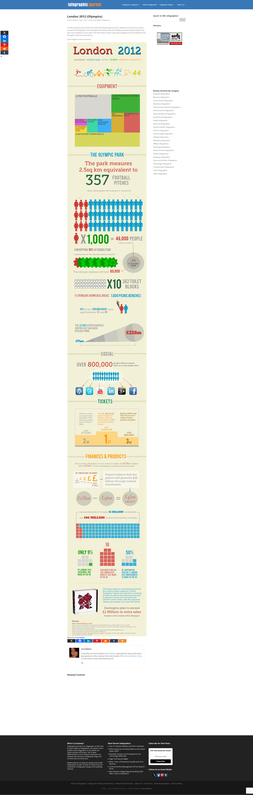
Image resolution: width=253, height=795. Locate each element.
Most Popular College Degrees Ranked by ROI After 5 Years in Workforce (126, 772)
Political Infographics (161, 154)
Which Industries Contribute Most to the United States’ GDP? (127, 750)
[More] (122, 641)
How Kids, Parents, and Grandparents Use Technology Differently (125, 755)
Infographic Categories (130, 5)
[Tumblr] (114, 641)
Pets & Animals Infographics (163, 150)
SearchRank (110, 653)
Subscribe (160, 761)
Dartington (94, 30)
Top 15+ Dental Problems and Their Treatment (126, 746)
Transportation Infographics (163, 167)
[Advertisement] (107, 701)
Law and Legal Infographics (163, 134)
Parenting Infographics (161, 147)
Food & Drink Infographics (163, 117)
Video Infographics (160, 174)
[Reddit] (105, 641)
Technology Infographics (162, 164)
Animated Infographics (161, 94)
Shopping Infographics (161, 157)
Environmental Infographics (163, 110)
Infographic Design (166, 5)
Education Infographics (161, 104)
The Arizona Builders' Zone (132, 656)
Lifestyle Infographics (161, 137)
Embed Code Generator (124, 783)
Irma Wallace (73, 20)
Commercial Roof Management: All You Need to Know (127, 768)
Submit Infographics (150, 5)
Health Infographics (160, 120)
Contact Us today (89, 765)
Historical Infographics (161, 124)
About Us (180, 5)
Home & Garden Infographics (164, 127)
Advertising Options (162, 783)
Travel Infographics (160, 170)
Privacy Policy (176, 783)
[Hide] (1, 56)
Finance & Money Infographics (164, 114)
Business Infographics (161, 97)
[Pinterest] (97, 641)
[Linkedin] (88, 641)
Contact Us (148, 783)
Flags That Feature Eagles (118, 759)
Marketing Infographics (161, 140)
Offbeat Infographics (161, 144)
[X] (71, 641)
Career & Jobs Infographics (163, 100)
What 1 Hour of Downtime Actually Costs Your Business (126, 763)
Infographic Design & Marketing (100, 783)
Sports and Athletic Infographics (99, 20)
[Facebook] (80, 641)
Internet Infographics (161, 130)
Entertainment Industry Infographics (166, 107)
